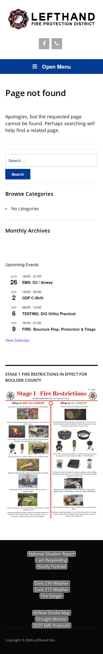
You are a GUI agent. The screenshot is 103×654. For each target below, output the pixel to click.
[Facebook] (44, 43)
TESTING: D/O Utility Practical (49, 313)
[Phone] (57, 43)
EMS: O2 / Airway (37, 282)
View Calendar (17, 340)
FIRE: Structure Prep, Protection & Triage (59, 329)
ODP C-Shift (33, 297)
